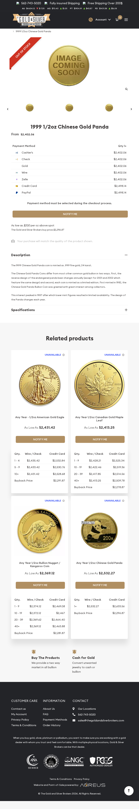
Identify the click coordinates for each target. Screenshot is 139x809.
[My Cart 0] (117, 19)
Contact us (18, 708)
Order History (52, 725)
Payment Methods (55, 719)
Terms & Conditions (23, 725)
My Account (19, 714)
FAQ (45, 714)
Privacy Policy (20, 719)
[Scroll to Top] (129, 791)
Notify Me (70, 214)
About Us (49, 708)
